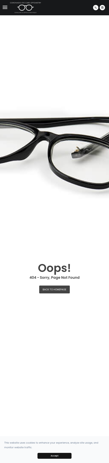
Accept (54, 455)
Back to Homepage (54, 289)
